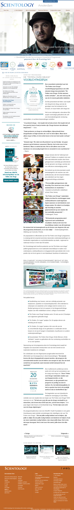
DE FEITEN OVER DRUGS (21, 72)
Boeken (68, 10)
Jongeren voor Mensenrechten (60, 498)
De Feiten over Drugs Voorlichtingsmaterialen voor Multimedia (10, 92)
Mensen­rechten (52, 69)
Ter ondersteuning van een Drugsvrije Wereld (59, 495)
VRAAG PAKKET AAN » (11, 180)
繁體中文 (7, 489)
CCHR (59, 68)
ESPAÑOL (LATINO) (22, 482)
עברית (6, 484)
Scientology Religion (58, 480)
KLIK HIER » (11, 140)
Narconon (37, 67)
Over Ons (6, 10)
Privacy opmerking (35, 509)
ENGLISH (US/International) (11, 476)
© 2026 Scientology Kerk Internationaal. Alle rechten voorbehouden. (18, 508)
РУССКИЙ (7, 487)
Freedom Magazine (58, 490)
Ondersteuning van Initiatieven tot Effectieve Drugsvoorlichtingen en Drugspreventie (11, 83)
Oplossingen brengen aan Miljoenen (9, 113)
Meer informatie (38, 489)
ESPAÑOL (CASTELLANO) (24, 483)
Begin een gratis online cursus (60, 484)
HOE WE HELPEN (9, 72)
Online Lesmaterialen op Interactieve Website (9, 105)
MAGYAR (20, 476)
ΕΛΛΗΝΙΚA (20, 485)
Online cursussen (39, 487)
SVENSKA (20, 480)
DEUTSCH (7, 492)
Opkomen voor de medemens (41, 480)
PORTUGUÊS (21, 489)
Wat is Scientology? (31, 10)
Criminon (29, 68)
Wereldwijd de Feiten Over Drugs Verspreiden (11, 109)
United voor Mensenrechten (60, 497)
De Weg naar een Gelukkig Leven (12, 69)
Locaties (37, 492)
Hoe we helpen (4, 69)
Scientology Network (58, 479)
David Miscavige (57, 482)
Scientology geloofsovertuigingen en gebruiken (42, 478)
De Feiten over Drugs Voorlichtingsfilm (8, 101)
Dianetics (56, 477)
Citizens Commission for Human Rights (61, 501)
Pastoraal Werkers (43, 10)
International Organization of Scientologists (60, 488)
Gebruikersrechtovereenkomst (53, 509)
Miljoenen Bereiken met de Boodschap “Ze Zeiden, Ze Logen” (11, 97)
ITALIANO (20, 487)
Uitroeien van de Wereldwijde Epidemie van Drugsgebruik (10, 87)
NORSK (19, 478)
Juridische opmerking (65, 509)
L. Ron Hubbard (18, 10)
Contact (36, 490)
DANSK (6, 480)
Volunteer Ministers (39, 481)
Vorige (25, 55)
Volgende (48, 55)
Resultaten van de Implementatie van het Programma (11, 117)
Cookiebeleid (43, 509)
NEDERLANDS (8, 491)
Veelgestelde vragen (55, 10)
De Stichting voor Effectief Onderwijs (21, 69)
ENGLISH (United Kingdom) (11, 478)
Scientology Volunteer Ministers (60, 485)
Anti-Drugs (44, 68)
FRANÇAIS (7, 482)
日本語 (6, 485)
